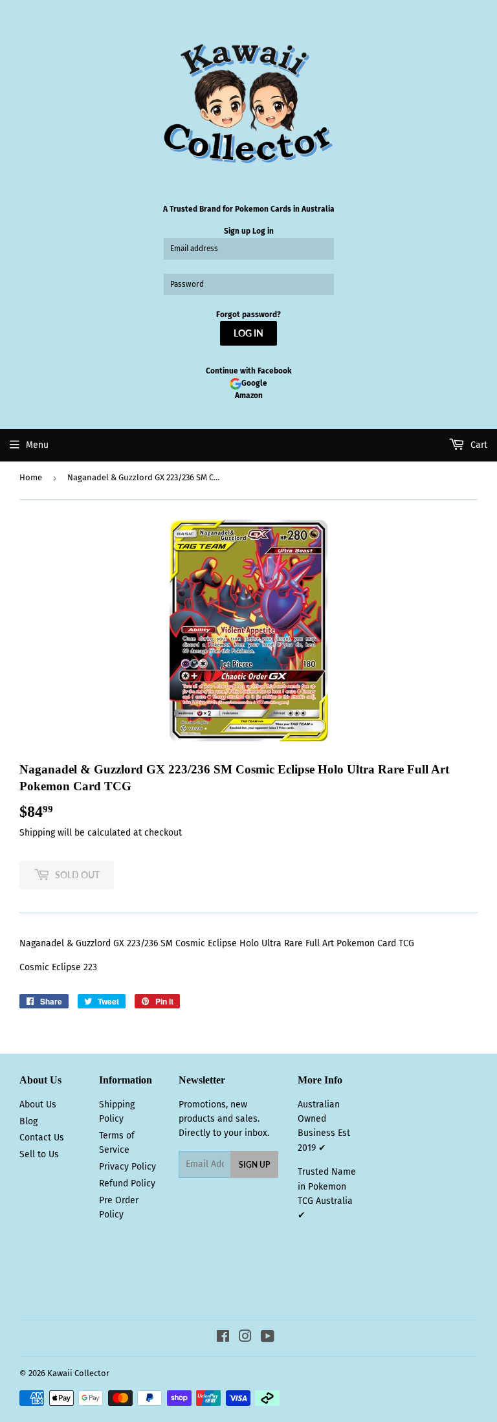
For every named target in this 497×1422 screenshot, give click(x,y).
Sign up (237, 231)
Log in (263, 231)
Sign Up (254, 1165)
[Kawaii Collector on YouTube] (267, 1338)
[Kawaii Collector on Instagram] (245, 1338)
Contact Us (41, 1137)
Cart (477, 444)
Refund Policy (127, 1183)
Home (30, 477)
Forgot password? (248, 314)
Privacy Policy (127, 1166)
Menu (37, 444)
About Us (37, 1104)
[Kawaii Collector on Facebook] (223, 1338)
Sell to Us (39, 1154)
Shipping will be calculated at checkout (100, 832)
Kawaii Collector (78, 1373)
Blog (28, 1121)
